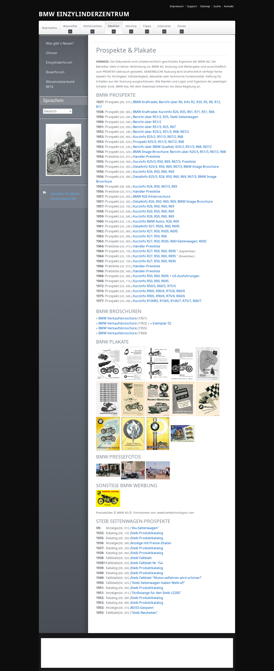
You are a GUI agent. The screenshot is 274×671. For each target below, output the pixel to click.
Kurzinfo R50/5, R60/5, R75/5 (154, 286)
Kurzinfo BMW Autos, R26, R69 (156, 221)
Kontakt (229, 6)
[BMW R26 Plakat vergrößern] (108, 363)
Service (131, 26)
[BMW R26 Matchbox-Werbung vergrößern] (108, 498)
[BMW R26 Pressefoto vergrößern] (108, 470)
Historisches (92, 26)
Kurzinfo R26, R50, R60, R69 (153, 171)
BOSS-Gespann (142, 607)
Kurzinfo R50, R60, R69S (151, 281)
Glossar (52, 53)
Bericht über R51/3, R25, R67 (154, 127)
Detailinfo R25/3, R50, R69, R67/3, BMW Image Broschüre (176, 166)
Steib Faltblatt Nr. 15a (147, 563)
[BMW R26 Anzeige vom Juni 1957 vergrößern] (133, 363)
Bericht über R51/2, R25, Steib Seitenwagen (165, 117)
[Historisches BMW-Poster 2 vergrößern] (158, 433)
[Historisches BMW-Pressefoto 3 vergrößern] (158, 470)
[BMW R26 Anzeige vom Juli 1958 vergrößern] (158, 363)
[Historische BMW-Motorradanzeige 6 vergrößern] (208, 398)
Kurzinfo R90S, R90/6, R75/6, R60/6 (159, 291)
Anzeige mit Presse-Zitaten (151, 543)
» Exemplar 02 (160, 323)
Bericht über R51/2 (147, 122)
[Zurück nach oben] (268, 665)
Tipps (147, 26)
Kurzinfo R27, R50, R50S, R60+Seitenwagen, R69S (169, 241)
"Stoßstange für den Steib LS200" (156, 593)
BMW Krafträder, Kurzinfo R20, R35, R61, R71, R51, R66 (173, 112)
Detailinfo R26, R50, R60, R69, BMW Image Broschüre (173, 201)
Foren (181, 26)
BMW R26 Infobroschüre (151, 196)
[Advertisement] (137, 656)
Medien (113, 26)
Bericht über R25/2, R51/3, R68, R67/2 (161, 131)
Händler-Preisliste (146, 156)
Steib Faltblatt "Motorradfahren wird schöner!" (166, 577)
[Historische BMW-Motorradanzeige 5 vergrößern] (183, 398)
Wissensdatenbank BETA (60, 84)
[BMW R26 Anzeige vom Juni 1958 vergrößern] (183, 363)
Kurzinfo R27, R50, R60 (150, 236)
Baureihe (70, 26)
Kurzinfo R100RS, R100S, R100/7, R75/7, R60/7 (167, 301)
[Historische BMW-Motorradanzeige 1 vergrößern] (208, 363)
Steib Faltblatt (141, 558)
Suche (217, 6)
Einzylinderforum (59, 62)
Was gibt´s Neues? (60, 43)
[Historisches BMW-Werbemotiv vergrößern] (108, 433)
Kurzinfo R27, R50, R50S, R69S (155, 231)
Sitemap (205, 6)
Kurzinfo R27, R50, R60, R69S (155, 251)
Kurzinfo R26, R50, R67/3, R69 (155, 186)
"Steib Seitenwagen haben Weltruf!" (158, 583)
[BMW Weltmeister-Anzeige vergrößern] (108, 398)
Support (192, 6)
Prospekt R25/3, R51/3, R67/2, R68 (158, 141)
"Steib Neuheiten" (144, 612)
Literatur (164, 26)
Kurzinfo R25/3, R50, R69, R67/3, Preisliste (164, 161)
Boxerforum (55, 72)
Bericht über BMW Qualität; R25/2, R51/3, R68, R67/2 (172, 146)
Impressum (177, 6)
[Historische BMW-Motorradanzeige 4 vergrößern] (158, 398)
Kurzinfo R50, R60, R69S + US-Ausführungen (166, 276)
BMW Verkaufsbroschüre (117, 318)
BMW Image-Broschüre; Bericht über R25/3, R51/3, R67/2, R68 (179, 151)
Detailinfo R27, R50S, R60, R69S (156, 226)
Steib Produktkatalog (147, 533)
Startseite (49, 28)
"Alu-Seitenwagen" (145, 528)
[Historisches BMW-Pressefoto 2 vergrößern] (133, 470)
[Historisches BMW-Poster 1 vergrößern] (133, 433)
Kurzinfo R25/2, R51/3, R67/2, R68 (158, 136)
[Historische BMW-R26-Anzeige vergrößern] (133, 398)
